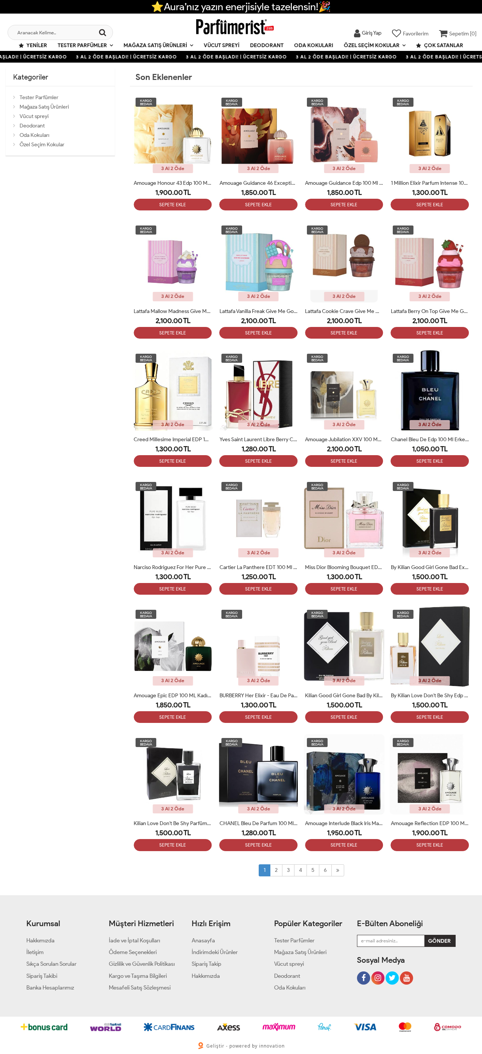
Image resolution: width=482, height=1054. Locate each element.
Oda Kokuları (313, 45)
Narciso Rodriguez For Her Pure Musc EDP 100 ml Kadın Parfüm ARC (173, 567)
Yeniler (36, 45)
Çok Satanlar (443, 45)
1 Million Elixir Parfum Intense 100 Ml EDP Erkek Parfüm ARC (430, 183)
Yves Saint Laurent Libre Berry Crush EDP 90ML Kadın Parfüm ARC (259, 439)
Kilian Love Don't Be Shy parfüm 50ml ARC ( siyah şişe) (173, 823)
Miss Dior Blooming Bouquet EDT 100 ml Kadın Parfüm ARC (344, 567)
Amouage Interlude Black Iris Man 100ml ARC (344, 823)
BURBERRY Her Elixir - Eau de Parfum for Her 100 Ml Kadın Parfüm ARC (259, 695)
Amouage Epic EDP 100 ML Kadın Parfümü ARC (173, 695)
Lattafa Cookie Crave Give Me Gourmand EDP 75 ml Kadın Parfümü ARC (344, 311)
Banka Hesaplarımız (50, 987)
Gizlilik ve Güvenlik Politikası (142, 963)
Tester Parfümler (82, 45)
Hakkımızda (40, 940)
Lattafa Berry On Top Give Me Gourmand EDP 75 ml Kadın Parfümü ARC (430, 311)
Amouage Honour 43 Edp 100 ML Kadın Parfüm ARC (173, 183)
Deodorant (267, 45)
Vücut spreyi (221, 45)
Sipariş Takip (206, 963)
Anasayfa (203, 940)
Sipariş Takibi (41, 976)
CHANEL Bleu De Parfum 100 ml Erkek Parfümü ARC (259, 823)
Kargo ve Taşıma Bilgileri (138, 976)
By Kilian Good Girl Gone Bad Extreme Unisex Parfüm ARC (430, 567)
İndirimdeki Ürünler (215, 952)
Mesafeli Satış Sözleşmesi (140, 987)
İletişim (35, 952)
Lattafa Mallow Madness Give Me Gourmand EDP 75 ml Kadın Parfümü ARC (173, 311)
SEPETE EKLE (172, 204)
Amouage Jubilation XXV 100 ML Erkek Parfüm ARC (344, 439)
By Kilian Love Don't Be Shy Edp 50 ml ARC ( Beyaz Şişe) (430, 695)
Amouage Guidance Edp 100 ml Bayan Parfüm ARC (344, 183)
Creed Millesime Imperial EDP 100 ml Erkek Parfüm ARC (173, 439)
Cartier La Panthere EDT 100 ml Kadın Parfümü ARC (259, 567)
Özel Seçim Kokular (372, 45)
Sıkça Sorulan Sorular (51, 963)
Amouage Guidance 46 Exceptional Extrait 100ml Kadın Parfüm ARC (259, 183)
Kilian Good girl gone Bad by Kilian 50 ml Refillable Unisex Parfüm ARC (344, 695)
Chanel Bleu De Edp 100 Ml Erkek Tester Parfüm (430, 439)
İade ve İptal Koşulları (134, 940)
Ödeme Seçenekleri (133, 952)
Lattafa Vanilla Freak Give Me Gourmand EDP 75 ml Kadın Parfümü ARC (259, 311)
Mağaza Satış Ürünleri (155, 45)
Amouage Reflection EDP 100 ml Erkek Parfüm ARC (430, 823)
